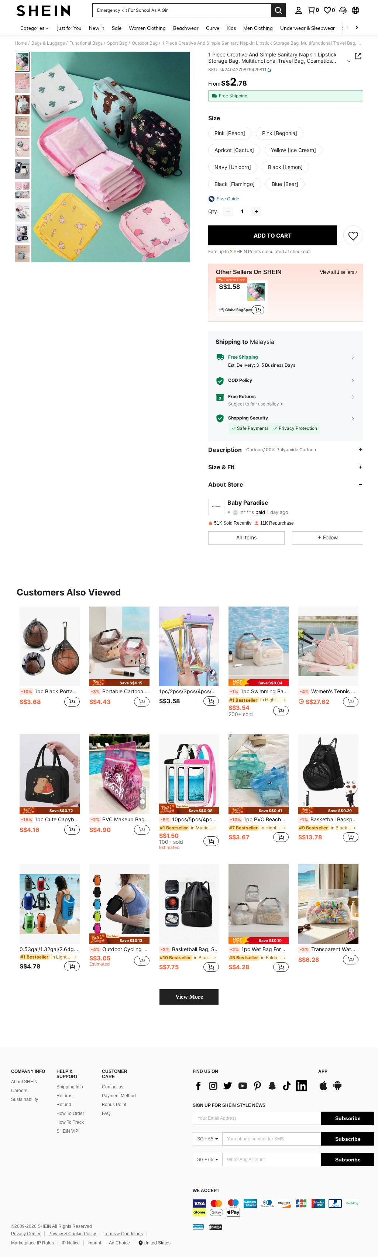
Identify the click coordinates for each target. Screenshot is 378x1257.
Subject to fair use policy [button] (253, 404)
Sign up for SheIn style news (229, 1105)
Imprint (94, 1243)
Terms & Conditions (123, 1233)
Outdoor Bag (145, 43)
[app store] (323, 1089)
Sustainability (24, 1099)
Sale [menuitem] (116, 28)
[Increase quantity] (256, 211)
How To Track (70, 1122)
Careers (19, 1090)
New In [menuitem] (96, 28)
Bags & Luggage (48, 43)
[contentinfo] (283, 1208)
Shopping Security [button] (248, 418)
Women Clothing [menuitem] (147, 28)
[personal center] (298, 10)
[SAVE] (353, 235)
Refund (63, 1104)
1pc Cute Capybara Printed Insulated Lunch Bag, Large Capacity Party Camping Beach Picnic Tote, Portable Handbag (50, 819)
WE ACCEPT (206, 1190)
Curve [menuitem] (212, 28)
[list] (252, 1085)
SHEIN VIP (67, 1131)
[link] (313, 10)
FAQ (106, 1113)
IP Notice (71, 1243)
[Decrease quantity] (228, 211)
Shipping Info (69, 1086)
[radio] (229, 133)
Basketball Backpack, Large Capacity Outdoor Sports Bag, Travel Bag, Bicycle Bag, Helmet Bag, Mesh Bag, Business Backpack (329, 819)
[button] (343, 10)
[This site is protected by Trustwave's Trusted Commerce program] (198, 1226)
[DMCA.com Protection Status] (215, 1226)
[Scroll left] (347, 28)
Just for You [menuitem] (69, 28)
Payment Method (119, 1095)
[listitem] (242, 298)
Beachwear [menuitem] (186, 28)
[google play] (337, 1089)
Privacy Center (26, 1233)
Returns (64, 1095)
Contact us (112, 1086)
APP (322, 1071)
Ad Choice (119, 1243)
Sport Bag (117, 43)
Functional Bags (86, 43)
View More (189, 997)
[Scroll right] (356, 28)
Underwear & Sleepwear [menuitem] (307, 28)
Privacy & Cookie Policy (72, 1233)
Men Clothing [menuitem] (258, 28)
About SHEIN (24, 1081)
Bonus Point (114, 1104)
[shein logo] (43, 10)
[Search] (278, 10)
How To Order (70, 1113)
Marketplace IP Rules (32, 1243)
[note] (119, 682)
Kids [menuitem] (231, 28)
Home (21, 43)
